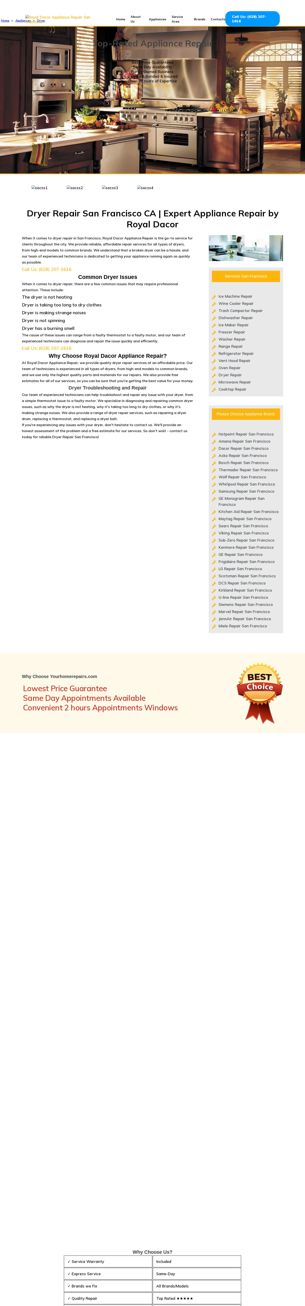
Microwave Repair (235, 382)
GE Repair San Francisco (241, 554)
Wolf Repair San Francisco (242, 477)
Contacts (218, 19)
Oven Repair (230, 367)
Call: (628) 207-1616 (152, 85)
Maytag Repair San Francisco (245, 518)
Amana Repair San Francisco (244, 441)
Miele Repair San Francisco (243, 626)
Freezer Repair (232, 332)
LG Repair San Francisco (240, 568)
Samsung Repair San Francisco (246, 491)
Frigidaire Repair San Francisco (247, 561)
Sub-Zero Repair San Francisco (246, 540)
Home (120, 19)
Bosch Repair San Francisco (244, 462)
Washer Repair (232, 339)
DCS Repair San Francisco (242, 583)
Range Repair (231, 346)
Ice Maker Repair (234, 324)
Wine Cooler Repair (236, 303)
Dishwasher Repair (236, 317)
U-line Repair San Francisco (243, 597)
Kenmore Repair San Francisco (246, 547)
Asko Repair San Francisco (243, 455)
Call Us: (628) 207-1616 (249, 18)
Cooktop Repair (233, 389)
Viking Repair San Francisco (244, 533)
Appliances (157, 19)
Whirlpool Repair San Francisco (247, 484)
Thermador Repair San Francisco (248, 469)
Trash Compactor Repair (241, 310)
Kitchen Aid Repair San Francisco (249, 511)
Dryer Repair (230, 375)
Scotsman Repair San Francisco (247, 575)
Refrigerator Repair (236, 353)
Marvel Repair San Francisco (244, 611)
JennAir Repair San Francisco (245, 618)
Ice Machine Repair (236, 296)
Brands (199, 19)
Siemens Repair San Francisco (246, 604)
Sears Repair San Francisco (243, 525)
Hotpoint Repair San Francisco (246, 434)
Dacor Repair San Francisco (244, 448)
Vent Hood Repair (235, 360)
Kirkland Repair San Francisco (245, 590)
